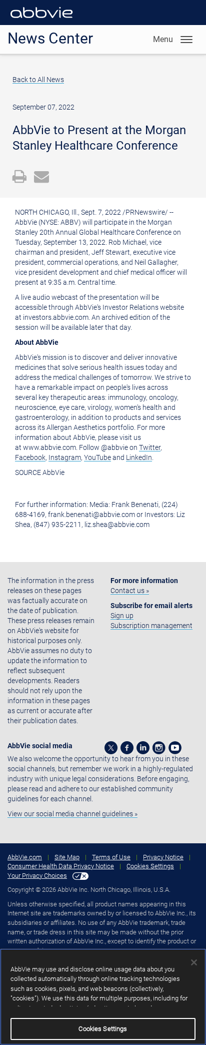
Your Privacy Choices (37, 875)
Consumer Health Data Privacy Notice (61, 866)
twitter (111, 747)
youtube (175, 747)
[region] (103, 996)
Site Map (67, 857)
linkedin (143, 747)
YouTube (97, 457)
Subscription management (151, 626)
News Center (50, 38)
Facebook (30, 457)
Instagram (64, 457)
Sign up (122, 616)
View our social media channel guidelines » (73, 814)
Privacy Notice (163, 857)
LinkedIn (139, 457)
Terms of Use (111, 857)
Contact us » (129, 591)
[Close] (194, 962)
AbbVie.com (25, 857)
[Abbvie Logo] (41, 20)
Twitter (149, 447)
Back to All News (38, 80)
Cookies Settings (150, 866)
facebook (127, 747)
